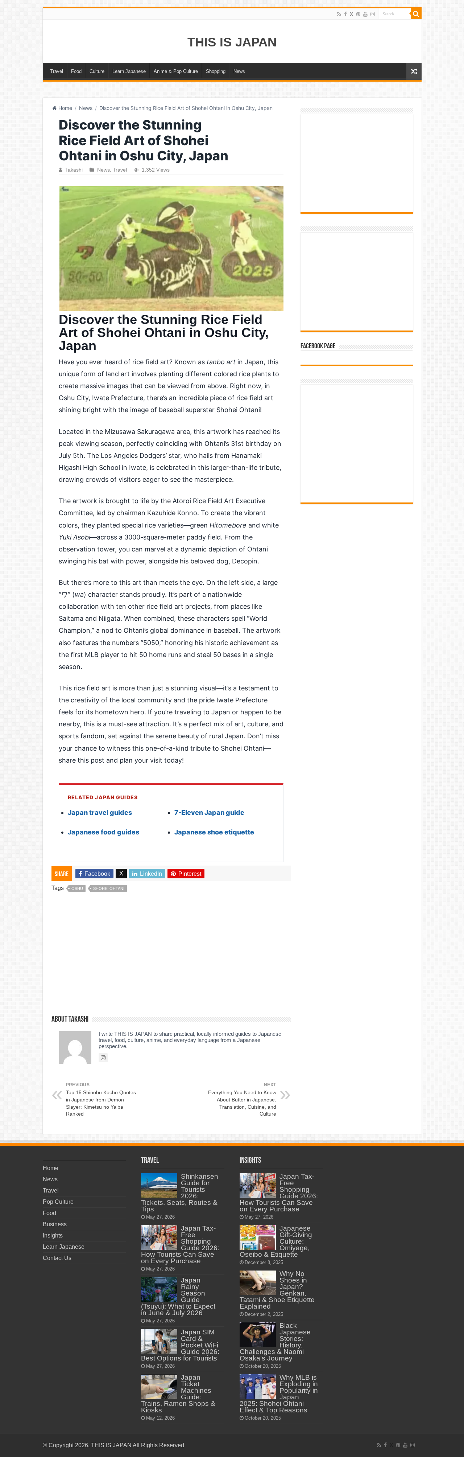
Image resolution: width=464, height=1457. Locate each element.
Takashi (74, 170)
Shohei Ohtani (108, 888)
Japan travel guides (100, 812)
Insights (53, 1235)
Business (55, 1224)
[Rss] (339, 14)
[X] (351, 14)
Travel (56, 71)
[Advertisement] (171, 956)
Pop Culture (58, 1202)
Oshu (77, 888)
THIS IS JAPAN (232, 42)
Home (64, 108)
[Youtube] (365, 14)
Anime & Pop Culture (176, 71)
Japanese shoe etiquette (214, 832)
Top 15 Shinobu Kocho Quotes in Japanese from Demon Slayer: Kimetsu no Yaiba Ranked (101, 1099)
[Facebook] (345, 14)
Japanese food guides (103, 832)
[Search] (416, 13)
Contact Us (57, 1258)
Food (76, 71)
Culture (97, 71)
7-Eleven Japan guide (209, 812)
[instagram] (373, 14)
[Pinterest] (358, 14)
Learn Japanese (129, 71)
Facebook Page (318, 346)
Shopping (215, 71)
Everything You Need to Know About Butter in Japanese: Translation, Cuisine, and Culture (242, 1099)
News (239, 71)
